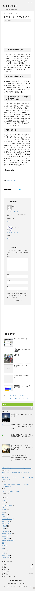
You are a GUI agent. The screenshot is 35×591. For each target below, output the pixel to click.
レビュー (4, 550)
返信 (8, 221)
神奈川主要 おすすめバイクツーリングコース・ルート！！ (17, 472)
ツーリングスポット (7, 519)
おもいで (16, 355)
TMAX (3, 512)
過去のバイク (5, 523)
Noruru (3, 500)
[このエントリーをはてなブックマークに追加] (20, 189)
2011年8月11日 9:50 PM (12, 232)
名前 (8, 274)
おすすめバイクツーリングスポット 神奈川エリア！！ (16, 468)
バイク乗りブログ (9, 6)
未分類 (3, 553)
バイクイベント (6, 531)
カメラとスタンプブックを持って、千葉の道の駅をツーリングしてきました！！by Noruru (22, 447)
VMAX (3, 528)
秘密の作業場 (5, 557)
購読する (6, 404)
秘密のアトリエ (11, 180)
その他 (3, 516)
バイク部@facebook (7, 540)
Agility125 (4, 526)
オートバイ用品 (6, 538)
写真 (3, 543)
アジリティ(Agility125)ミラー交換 (18, 398)
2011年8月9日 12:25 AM (12, 211)
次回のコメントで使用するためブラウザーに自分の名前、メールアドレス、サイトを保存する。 (17, 295)
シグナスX (4, 514)
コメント (9, 256)
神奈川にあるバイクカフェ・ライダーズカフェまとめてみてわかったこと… (22, 426)
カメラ (3, 502)
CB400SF (4, 509)
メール (9, 280)
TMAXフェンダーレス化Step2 (17, 395)
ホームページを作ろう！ (21, 338)
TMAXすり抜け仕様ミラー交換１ (10, 491)
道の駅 (3, 545)
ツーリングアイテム (7, 505)
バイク (3, 507)
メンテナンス (5, 521)
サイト (8, 286)
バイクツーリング (6, 533)
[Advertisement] (18, 35)
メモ (3, 548)
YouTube (4, 536)
